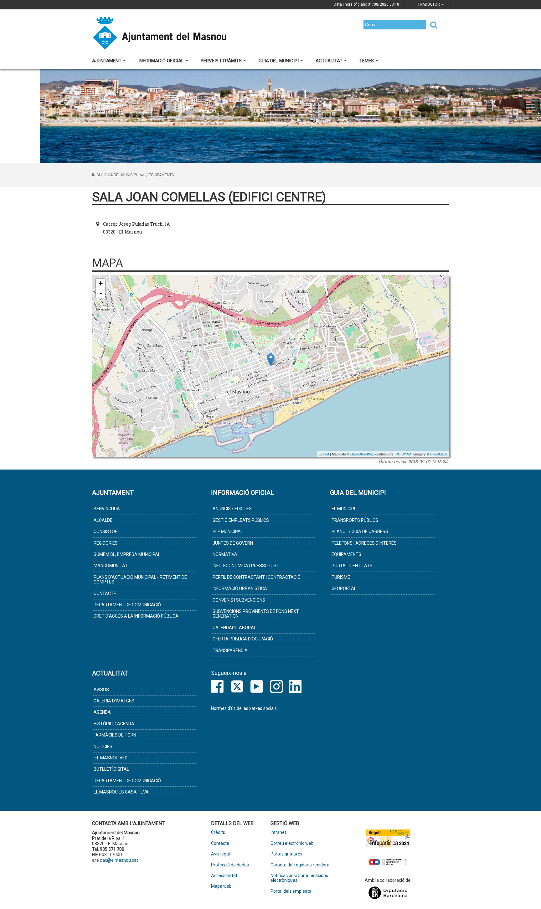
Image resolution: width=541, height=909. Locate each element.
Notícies (103, 746)
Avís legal (220, 854)
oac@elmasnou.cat (119, 860)
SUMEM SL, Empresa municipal (127, 554)
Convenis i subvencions (239, 600)
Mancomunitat (111, 565)
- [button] (101, 293)
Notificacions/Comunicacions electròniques (299, 878)
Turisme (341, 577)
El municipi (343, 508)
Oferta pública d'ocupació (243, 638)
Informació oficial (161, 61)
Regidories (106, 543)
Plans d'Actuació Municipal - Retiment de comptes (140, 579)
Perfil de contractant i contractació (257, 577)
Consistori (106, 531)
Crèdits (218, 832)
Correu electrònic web (292, 843)
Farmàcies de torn (115, 734)
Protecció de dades (230, 865)
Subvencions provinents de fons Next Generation (256, 614)
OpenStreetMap (362, 453)
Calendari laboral (234, 627)
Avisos (101, 689)
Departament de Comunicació (127, 604)
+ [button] (101, 283)
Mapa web (221, 886)
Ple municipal (228, 531)
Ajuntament (106, 61)
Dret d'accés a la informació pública (136, 616)
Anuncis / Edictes (232, 508)
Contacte (105, 593)
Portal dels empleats (290, 891)
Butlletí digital (111, 769)
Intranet (278, 832)
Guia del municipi (279, 61)
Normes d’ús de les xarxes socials (244, 708)
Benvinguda (107, 508)
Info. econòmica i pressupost (246, 565)
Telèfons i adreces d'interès (364, 543)
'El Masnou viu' (110, 757)
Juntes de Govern (233, 543)
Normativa (225, 554)
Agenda (102, 712)
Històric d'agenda (114, 723)
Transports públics (355, 520)
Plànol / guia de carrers (360, 531)
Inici (96, 175)
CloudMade (438, 453)
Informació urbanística (240, 588)
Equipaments (161, 175)
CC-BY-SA (403, 453)
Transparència (230, 650)
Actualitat (329, 61)
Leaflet (324, 453)
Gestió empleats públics (241, 520)
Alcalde (103, 520)
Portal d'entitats (352, 565)
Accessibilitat (224, 875)
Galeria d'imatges (114, 700)
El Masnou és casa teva (121, 791)
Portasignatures (286, 854)
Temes (366, 61)
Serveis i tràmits (221, 61)
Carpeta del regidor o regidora (299, 865)
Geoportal (344, 588)
